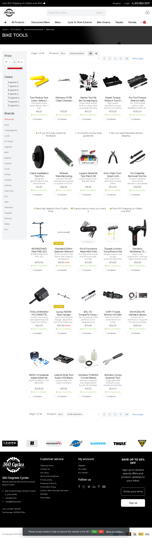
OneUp (8, 180)
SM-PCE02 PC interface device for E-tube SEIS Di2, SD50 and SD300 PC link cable (137, 313)
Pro (6, 196)
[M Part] (32, 443)
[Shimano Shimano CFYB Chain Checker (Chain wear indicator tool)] (64, 81)
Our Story (44, 472)
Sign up (133, 503)
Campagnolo (10, 130)
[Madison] (54, 443)
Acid (6, 125)
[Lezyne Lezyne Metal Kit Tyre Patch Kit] (88, 157)
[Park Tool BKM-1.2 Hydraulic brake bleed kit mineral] (39, 359)
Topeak (8, 213)
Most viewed (76, 53)
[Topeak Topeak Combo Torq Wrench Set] (113, 232)
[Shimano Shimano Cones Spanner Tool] (113, 359)
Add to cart (37, 124)
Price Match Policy (48, 487)
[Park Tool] (76, 443)
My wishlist (83, 472)
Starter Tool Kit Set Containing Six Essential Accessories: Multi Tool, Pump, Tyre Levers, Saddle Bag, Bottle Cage (88, 99)
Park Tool (8, 191)
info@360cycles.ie (13, 501)
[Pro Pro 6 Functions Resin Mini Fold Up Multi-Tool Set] (88, 232)
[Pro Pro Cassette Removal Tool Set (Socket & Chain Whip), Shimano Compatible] (137, 157)
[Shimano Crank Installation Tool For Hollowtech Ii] (39, 157)
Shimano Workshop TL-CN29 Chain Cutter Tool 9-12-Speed (137, 250)
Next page (137, 58)
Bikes (57, 22)
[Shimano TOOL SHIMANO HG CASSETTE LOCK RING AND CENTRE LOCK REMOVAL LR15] (39, 296)
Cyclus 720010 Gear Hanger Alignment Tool (63, 313)
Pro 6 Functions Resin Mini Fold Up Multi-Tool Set (88, 250)
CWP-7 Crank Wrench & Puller (113, 313)
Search (99, 12)
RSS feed (44, 494)
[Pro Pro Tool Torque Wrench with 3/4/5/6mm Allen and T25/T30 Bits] (137, 81)
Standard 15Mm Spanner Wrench (63, 250)
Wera (7, 224)
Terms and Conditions (49, 476)
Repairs (119, 22)
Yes (94, 531)
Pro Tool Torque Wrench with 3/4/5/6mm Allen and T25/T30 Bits (137, 99)
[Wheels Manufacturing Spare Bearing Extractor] (64, 157)
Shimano (8, 207)
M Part (7, 174)
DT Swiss (8, 141)
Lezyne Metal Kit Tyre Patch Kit (88, 175)
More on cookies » (115, 531)
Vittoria (7, 218)
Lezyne (7, 163)
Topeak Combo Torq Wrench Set (113, 250)
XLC (6, 229)
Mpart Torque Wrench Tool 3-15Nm (112, 99)
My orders (82, 469)
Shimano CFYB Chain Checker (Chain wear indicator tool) (64, 99)
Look (6, 169)
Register (117, 3)
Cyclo (7, 136)
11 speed (13, 101)
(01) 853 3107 (142, 3)
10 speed (14, 97)
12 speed (13, 105)
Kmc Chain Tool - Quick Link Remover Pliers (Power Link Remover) (113, 175)
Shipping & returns (48, 483)
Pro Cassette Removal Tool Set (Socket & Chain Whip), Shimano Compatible (137, 175)
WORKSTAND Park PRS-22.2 (39, 250)
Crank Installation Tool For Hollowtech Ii (39, 175)
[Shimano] (98, 443)
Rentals (132, 22)
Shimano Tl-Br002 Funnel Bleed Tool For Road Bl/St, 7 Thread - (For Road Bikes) (88, 376)
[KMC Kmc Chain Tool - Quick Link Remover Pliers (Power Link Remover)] (113, 157)
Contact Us (45, 469)
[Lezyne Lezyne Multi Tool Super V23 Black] (64, 359)
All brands (9, 119)
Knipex (7, 158)
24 (62, 53)
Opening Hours (46, 465)
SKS (6, 202)
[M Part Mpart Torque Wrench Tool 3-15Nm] (113, 81)
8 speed (13, 90)
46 (127, 58)
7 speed (13, 86)
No (101, 531)
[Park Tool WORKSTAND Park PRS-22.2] (39, 232)
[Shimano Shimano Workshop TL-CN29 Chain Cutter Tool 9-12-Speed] (137, 232)
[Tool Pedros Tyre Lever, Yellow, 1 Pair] (39, 81)
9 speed (13, 94)
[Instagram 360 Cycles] (84, 487)
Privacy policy (46, 480)
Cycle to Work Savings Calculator (54, 490)
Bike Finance (103, 22)
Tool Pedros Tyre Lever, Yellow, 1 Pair (39, 99)
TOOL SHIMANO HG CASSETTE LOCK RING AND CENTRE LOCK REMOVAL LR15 (39, 313)
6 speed (13, 82)
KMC (6, 152)
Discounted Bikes (40, 22)
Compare (37, 119)
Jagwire (8, 147)
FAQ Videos (45, 497)
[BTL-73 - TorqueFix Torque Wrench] (88, 296)
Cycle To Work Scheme (80, 22)
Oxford (7, 185)
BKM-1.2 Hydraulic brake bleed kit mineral (39, 376)
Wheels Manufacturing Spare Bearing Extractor (64, 175)
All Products (18, 22)
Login (127, 3)
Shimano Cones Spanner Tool (113, 376)
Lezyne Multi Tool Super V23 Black (63, 376)
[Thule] (120, 443)
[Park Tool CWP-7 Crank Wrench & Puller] (113, 296)
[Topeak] (142, 443)
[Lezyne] (10, 443)
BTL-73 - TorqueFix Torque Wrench (88, 313)
